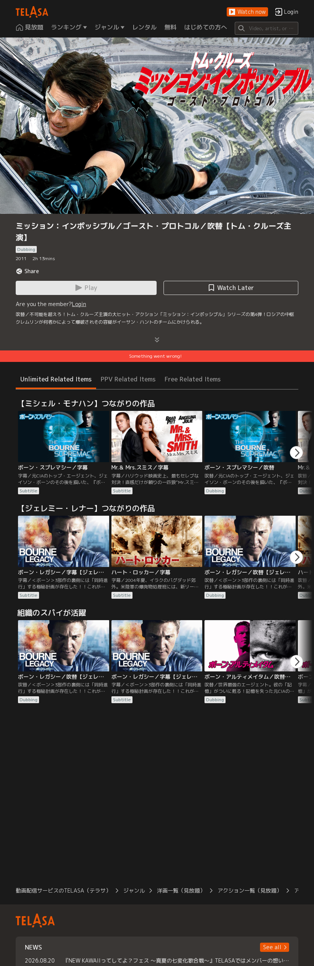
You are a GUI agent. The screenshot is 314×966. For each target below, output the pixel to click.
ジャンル (134, 890)
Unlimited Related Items (56, 379)
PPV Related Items (128, 379)
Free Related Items (193, 379)
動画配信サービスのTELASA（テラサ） (63, 890)
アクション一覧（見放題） (250, 890)
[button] (247, 12)
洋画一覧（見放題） (181, 890)
